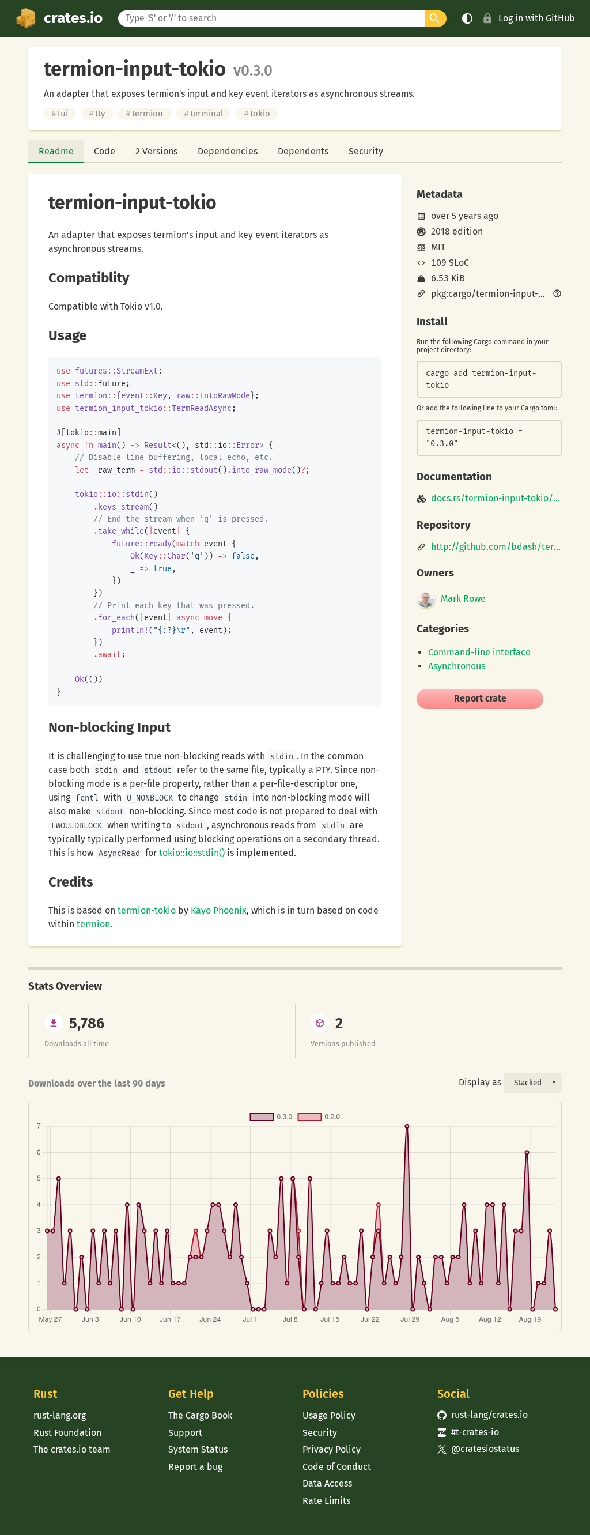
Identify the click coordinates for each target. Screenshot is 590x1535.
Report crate (480, 698)
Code (104, 151)
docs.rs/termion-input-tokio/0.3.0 (496, 498)
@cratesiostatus (478, 1448)
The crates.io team (72, 1449)
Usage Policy (328, 1415)
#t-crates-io (468, 1432)
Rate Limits (326, 1500)
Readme (56, 151)
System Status (198, 1449)
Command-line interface (479, 652)
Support (185, 1432)
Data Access (327, 1483)
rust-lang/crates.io (482, 1414)
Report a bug (195, 1466)
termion (144, 113)
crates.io (73, 18)
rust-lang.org (59, 1415)
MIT (438, 247)
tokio (257, 113)
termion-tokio (147, 910)
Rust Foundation (67, 1432)
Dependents (303, 151)
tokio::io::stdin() (192, 852)
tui (59, 113)
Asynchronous (456, 666)
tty (97, 113)
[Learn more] (557, 294)
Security (366, 151)
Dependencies (228, 151)
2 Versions (156, 151)
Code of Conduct (336, 1466)
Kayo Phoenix (219, 910)
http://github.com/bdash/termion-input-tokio (496, 547)
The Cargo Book (200, 1415)
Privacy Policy (331, 1449)
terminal (203, 113)
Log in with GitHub (536, 18)
